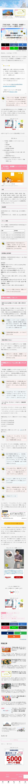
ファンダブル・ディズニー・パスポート (10, 616)
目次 (12, 138)
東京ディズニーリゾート (7, 618)
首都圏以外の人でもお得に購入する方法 (12, 157)
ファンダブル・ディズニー (7, 614)
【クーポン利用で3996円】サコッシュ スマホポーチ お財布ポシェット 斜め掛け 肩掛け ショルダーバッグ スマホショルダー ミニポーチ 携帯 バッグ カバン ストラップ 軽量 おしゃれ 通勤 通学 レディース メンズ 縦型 (13, 572)
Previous (1, 14)
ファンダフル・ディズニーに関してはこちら (14, 523)
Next (27, 14)
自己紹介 (20, 776)
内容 (7, 142)
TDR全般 (4, 612)
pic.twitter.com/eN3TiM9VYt (9, 86)
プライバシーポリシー (20, 774)
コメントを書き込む (14, 739)
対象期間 (7, 144)
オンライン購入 (10, 612)
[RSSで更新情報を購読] (14, 636)
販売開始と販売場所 (10, 148)
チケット (17, 612)
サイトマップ (14, 778)
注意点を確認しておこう (9, 150)
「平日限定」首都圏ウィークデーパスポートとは (14, 141)
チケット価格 (8, 146)
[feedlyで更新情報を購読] (20, 633)
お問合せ (7, 776)
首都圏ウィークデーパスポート (18, 618)
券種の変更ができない (10, 155)
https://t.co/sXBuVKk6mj (16, 84)
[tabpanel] (7, 14)
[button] (22, 48)
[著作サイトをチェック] (7, 633)
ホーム (7, 774)
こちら (21, 430)
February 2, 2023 (13, 92)
